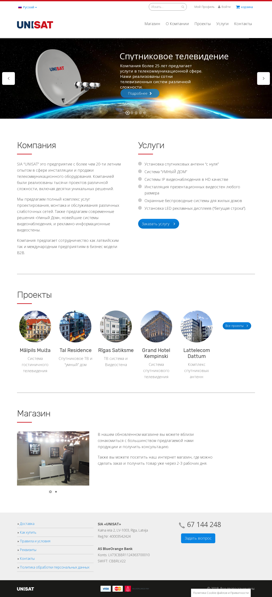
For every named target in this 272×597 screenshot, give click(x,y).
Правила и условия (35, 541)
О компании (177, 23)
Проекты (202, 23)
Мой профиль (204, 7)
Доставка (27, 523)
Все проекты (234, 326)
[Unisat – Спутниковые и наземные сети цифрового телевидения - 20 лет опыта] (35, 23)
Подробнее (137, 93)
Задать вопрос (198, 538)
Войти (226, 7)
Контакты (243, 23)
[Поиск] (183, 6)
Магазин (152, 23)
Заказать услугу (155, 223)
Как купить (28, 532)
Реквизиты (28, 549)
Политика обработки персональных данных (54, 567)
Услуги (222, 23)
